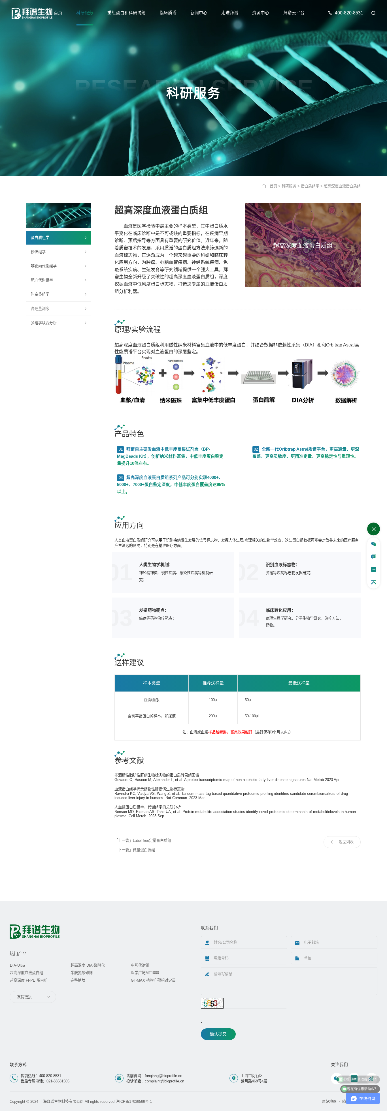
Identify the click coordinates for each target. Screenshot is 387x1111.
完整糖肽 (78, 980)
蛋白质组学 (310, 186)
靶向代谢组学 (42, 280)
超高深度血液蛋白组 (26, 973)
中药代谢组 (140, 965)
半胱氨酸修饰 (82, 973)
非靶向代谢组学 (44, 266)
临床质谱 (168, 12)
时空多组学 (40, 294)
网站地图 (329, 1101)
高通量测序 (40, 309)
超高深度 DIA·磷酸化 (88, 965)
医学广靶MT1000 (145, 973)
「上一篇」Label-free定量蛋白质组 (142, 840)
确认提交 (218, 1034)
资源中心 (260, 12)
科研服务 (84, 12)
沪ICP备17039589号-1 (134, 1101)
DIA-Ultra (17, 965)
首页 (58, 12)
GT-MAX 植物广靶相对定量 (153, 980)
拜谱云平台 (294, 12)
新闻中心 (198, 12)
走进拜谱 (229, 12)
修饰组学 (38, 252)
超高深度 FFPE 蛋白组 (29, 980)
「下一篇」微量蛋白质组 (134, 850)
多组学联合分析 (44, 323)
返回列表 (346, 842)
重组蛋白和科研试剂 (126, 12)
